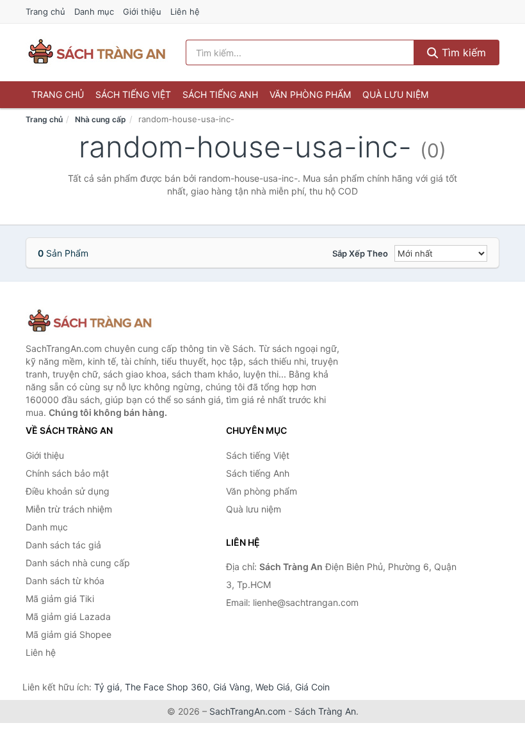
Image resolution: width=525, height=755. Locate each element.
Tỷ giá (107, 686)
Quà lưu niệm (395, 94)
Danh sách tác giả (63, 544)
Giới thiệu (142, 11)
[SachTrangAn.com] (97, 52)
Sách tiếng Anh (220, 94)
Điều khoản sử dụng (67, 491)
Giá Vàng (231, 686)
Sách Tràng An (325, 711)
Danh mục (94, 11)
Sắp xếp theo (360, 253)
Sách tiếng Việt (133, 94)
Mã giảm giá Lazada (68, 616)
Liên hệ (185, 11)
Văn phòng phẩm (310, 94)
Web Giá (272, 686)
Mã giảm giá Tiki (60, 598)
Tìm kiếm (462, 52)
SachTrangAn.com (247, 711)
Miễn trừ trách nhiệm (69, 509)
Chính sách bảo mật (67, 473)
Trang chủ (45, 11)
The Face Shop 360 (166, 686)
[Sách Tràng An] (90, 321)
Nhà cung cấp (100, 119)
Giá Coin (312, 686)
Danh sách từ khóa (65, 580)
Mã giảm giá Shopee (68, 634)
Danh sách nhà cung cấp (78, 562)
